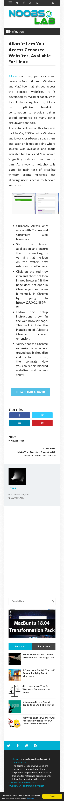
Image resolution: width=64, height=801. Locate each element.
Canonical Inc (19, 762)
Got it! (52, 796)
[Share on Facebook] (19, 415)
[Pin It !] (42, 422)
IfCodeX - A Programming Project (26, 785)
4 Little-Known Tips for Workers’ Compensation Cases (36, 689)
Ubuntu (16, 759)
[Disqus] (32, 554)
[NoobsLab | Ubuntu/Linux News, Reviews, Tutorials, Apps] (32, 17)
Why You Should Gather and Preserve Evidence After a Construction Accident (39, 720)
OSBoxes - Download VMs (23, 782)
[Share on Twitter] (42, 415)
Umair (12, 488)
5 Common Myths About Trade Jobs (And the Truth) (38, 703)
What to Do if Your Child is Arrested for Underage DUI (38, 656)
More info (30, 798)
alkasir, (15, 498)
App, (22, 498)
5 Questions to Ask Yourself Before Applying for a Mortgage (39, 673)
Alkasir (13, 76)
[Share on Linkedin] (19, 422)
